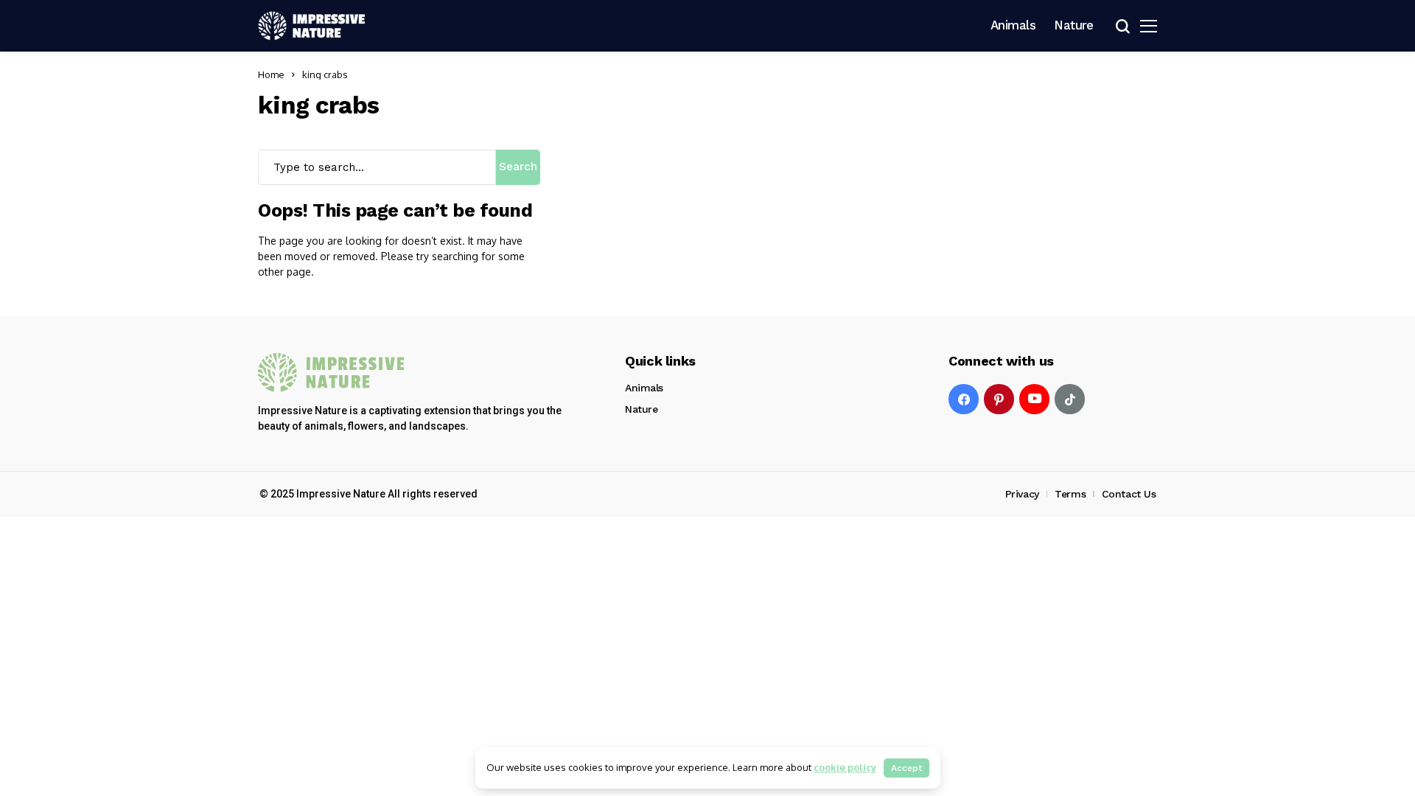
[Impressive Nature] (331, 372)
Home (271, 74)
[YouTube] (1034, 399)
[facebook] (963, 399)
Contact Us (1129, 494)
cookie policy (845, 767)
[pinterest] (999, 399)
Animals (644, 388)
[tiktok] (1070, 399)
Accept (906, 768)
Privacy (1022, 494)
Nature (641, 409)
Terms (1070, 494)
